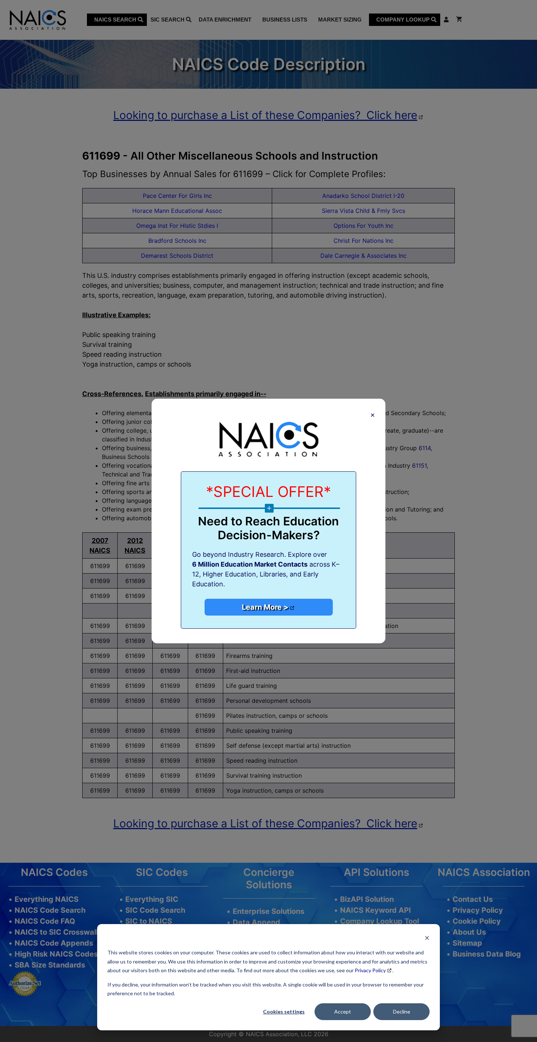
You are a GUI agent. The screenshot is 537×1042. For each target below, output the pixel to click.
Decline (401, 1011)
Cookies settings (284, 1011)
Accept (342, 1011)
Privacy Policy (370, 970)
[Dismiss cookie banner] (427, 938)
